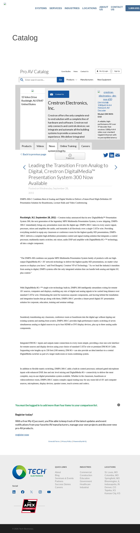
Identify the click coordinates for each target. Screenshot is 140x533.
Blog (57, 475)
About (58, 472)
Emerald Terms (54, 441)
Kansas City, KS (112, 493)
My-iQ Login (103, 71)
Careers (59, 487)
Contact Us (85, 71)
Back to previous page (34, 154)
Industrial (84, 487)
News (76, 71)
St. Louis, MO (111, 472)
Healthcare (85, 484)
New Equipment (104, 79)
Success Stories (63, 484)
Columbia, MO (112, 475)
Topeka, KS (110, 490)
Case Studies (66, 71)
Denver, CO (110, 487)
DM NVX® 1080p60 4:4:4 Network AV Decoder (105, 106)
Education (85, 478)
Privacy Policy (67, 441)
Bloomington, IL (112, 481)
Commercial (86, 472)
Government (86, 481)
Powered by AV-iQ (80, 441)
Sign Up (117, 71)
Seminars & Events (64, 478)
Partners (59, 481)
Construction (86, 475)
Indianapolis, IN (112, 484)
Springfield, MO (112, 478)
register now (22, 434)
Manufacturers (87, 79)
